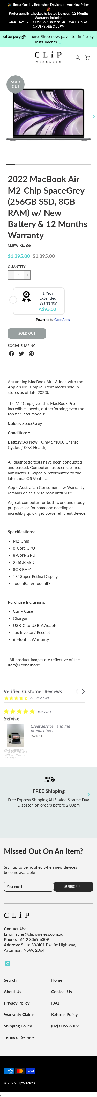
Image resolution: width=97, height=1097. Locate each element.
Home (56, 979)
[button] (77, 691)
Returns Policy (64, 1014)
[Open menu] (9, 57)
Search (10, 979)
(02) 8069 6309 (65, 1025)
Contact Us (61, 991)
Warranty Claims (19, 1014)
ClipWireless (19, 245)
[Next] (93, 116)
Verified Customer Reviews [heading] (33, 691)
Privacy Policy (16, 1002)
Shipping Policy (18, 1025)
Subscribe (73, 886)
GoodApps (62, 320)
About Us (12, 991)
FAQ (55, 1002)
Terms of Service (19, 1037)
